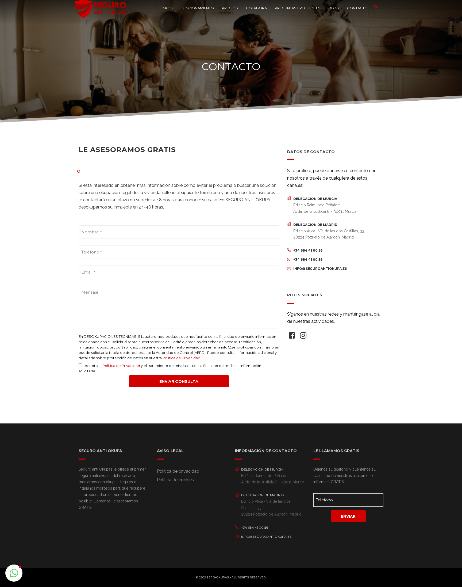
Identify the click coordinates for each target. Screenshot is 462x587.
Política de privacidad (178, 471)
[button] (13, 573)
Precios (230, 8)
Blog (334, 8)
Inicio (167, 8)
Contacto (357, 8)
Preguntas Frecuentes (298, 8)
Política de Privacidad (181, 358)
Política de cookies (175, 479)
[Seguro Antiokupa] (101, 6)
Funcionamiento (197, 8)
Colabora (256, 8)
